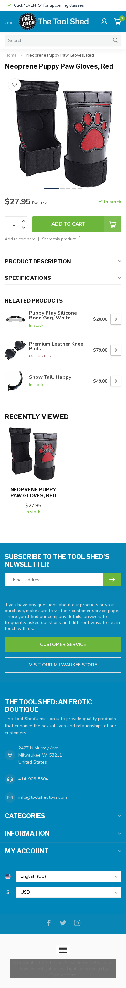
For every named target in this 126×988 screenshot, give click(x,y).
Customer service (63, 644)
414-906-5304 (33, 779)
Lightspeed (52, 968)
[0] (117, 21)
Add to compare (20, 238)
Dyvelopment (63, 975)
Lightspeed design (84, 968)
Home (11, 55)
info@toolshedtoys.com (42, 797)
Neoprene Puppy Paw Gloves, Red (60, 55)
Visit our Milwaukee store (63, 665)
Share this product (59, 238)
